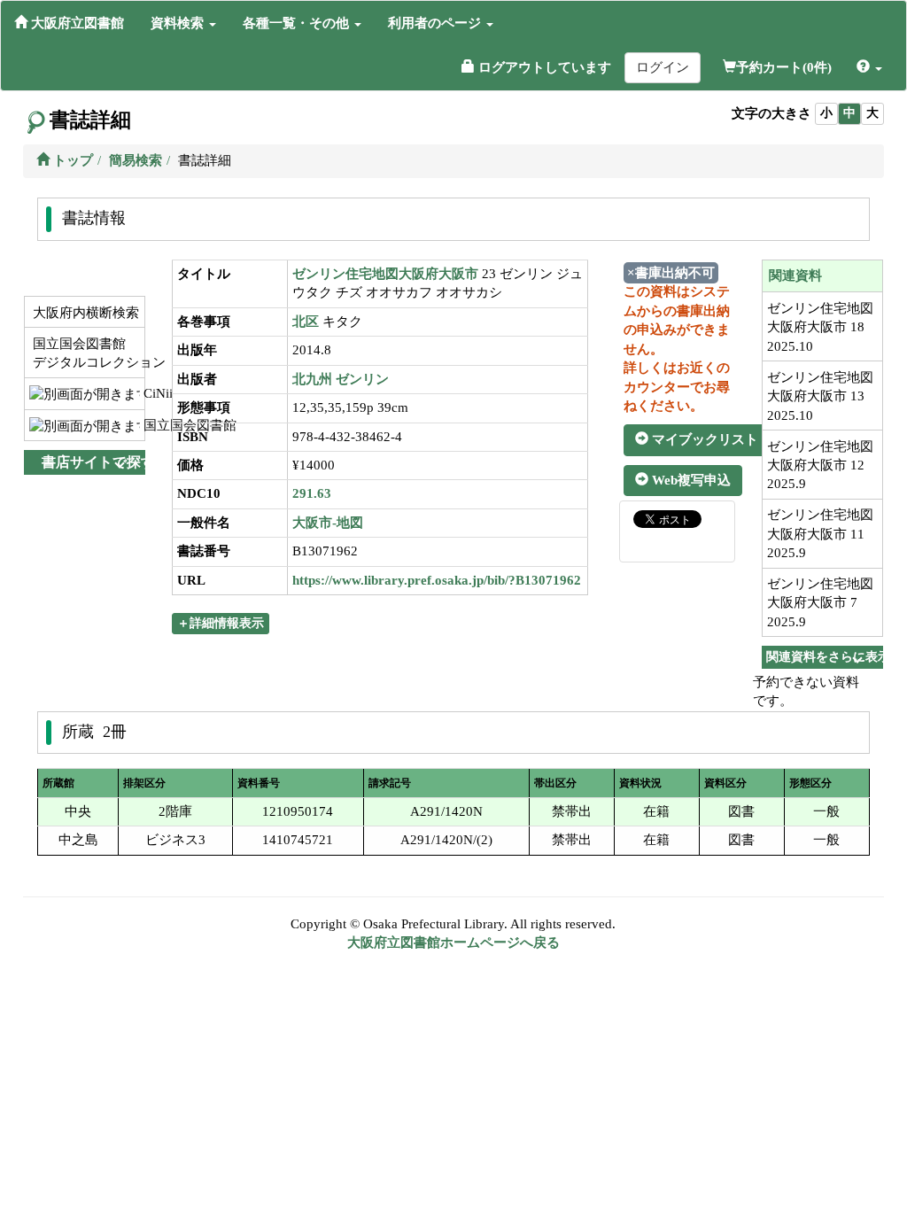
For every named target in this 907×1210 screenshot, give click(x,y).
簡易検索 (135, 160)
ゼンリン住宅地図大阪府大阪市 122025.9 (820, 465)
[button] (183, 23)
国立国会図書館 (142, 425)
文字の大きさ (771, 113)
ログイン (662, 67)
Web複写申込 (689, 480)
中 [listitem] (849, 113)
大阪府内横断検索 (84, 313)
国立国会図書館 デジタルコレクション (86, 353)
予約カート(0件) (784, 67)
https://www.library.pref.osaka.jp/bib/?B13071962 (436, 580)
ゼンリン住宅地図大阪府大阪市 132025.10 (820, 396)
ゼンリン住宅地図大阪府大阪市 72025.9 (820, 603)
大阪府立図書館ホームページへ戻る (453, 942)
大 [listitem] (872, 113)
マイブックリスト (703, 439)
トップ (71, 160)
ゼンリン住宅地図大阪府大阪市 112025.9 (820, 534)
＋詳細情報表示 (220, 623)
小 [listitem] (826, 113)
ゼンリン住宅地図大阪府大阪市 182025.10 (820, 327)
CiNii (142, 393)
